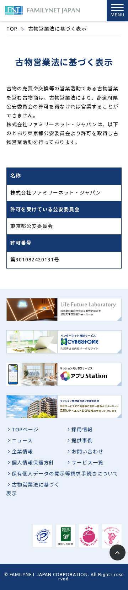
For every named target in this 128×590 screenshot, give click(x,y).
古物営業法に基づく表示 (33, 489)
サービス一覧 (87, 463)
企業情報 (22, 452)
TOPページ (25, 429)
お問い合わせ (87, 452)
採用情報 (82, 429)
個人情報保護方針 (33, 463)
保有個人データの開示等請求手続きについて (65, 474)
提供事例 (82, 440)
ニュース (22, 440)
